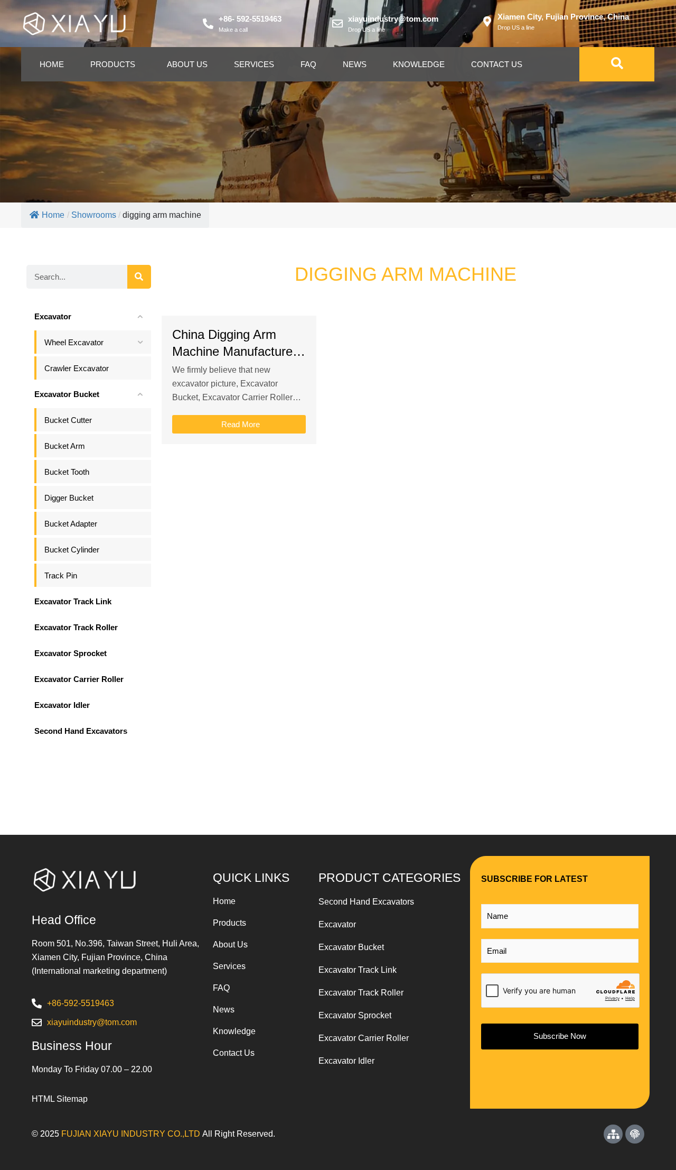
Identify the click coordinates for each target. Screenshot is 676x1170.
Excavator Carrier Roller (363, 1038)
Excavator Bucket (351, 947)
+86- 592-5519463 (250, 18)
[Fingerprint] (634, 1134)
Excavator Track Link (357, 969)
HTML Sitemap (60, 1098)
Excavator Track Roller (360, 992)
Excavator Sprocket (354, 1015)
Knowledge (419, 64)
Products (112, 64)
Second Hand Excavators (366, 901)
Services (254, 64)
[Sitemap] (613, 1134)
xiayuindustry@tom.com (393, 18)
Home (52, 64)
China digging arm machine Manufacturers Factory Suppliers (237, 351)
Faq (308, 64)
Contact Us (496, 64)
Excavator (337, 924)
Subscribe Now (559, 1035)
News (355, 64)
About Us (187, 64)
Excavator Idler (346, 1060)
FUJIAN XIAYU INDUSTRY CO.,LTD (130, 1133)
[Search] (139, 277)
